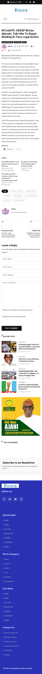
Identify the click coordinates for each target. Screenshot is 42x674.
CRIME (6, 547)
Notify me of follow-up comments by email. (18, 310)
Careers (7, 655)
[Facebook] (26, 2)
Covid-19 (7, 564)
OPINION (7, 538)
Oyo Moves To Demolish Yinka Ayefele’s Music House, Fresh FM (29, 164)
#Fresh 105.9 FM (16, 191)
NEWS (6, 525)
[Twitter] (30, 2)
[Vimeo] (21, 499)
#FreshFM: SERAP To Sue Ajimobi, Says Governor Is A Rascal (10, 164)
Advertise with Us (10, 642)
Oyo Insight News (31, 196)
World (6, 559)
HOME (6, 520)
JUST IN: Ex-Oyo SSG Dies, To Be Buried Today (29, 360)
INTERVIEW (8, 542)
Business (7, 577)
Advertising (8, 650)
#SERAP (7, 196)
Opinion (22, 382)
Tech (6, 573)
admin (10, 46)
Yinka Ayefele (19, 200)
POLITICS (7, 529)
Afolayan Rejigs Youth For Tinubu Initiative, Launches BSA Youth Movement (29, 346)
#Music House (31, 191)
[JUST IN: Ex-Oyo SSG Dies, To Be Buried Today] (9, 360)
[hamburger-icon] (5, 19)
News (24, 42)
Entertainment (7, 42)
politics (23, 342)
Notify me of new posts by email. (14, 316)
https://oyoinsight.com (19, 212)
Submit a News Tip (11, 633)
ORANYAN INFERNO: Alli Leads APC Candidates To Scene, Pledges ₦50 (29, 373)
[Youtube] (33, 2)
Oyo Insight (17, 196)
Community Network (11, 646)
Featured (17, 42)
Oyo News (7, 200)
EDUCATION (8, 534)
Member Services (10, 637)
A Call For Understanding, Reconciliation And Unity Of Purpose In (29, 386)
